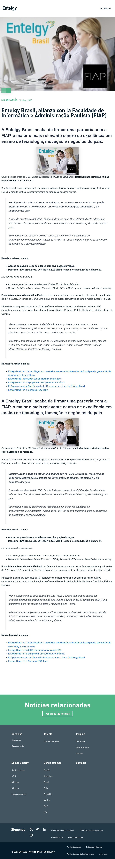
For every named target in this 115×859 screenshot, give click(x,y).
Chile (46, 788)
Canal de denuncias (75, 837)
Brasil (46, 782)
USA (46, 812)
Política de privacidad (94, 847)
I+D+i (14, 776)
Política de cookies (74, 847)
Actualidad (80, 741)
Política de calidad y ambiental (62, 830)
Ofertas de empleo (51, 741)
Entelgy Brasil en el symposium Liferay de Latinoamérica (36, 382)
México (47, 800)
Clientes (15, 788)
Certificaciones (18, 770)
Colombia (48, 794)
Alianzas (15, 782)
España (47, 770)
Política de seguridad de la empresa (80, 854)
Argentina (48, 776)
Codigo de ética (57, 837)
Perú (46, 806)
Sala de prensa (82, 747)
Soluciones (16, 740)
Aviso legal (103, 854)
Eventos (79, 753)
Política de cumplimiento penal (91, 830)
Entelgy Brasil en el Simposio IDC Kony (28, 390)
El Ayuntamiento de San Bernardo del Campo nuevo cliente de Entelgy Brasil (46, 386)
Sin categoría (9, 99)
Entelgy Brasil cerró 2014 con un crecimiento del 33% (34, 379)
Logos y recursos (19, 794)
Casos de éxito (18, 746)
